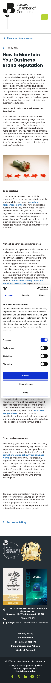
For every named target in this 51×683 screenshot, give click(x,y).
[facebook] (12, 676)
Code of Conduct (25, 650)
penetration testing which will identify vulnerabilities (23, 282)
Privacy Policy (25, 633)
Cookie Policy (25, 637)
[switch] (44, 348)
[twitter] (19, 676)
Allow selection (26, 384)
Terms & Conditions (25, 641)
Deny (25, 392)
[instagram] (38, 676)
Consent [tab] (9, 295)
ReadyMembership (25, 671)
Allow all (25, 376)
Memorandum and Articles (25, 645)
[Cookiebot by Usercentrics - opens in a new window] (36, 288)
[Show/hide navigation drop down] (44, 17)
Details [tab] (25, 295)
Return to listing (16, 522)
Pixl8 (39, 665)
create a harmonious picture (20, 203)
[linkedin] (25, 676)
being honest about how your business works (23, 456)
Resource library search (20, 38)
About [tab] (42, 295)
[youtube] (32, 676)
